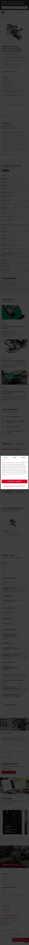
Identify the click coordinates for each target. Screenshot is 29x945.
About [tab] (23, 458)
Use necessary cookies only (14, 486)
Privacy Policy (5, 476)
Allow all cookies (14, 481)
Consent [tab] (5, 458)
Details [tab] (14, 458)
